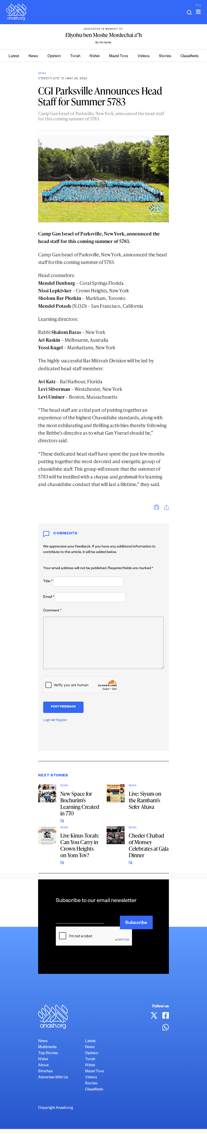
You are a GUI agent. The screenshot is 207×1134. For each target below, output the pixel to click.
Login (47, 720)
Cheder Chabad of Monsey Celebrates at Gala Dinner (149, 845)
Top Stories (48, 1053)
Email (48, 597)
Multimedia (47, 1047)
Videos (143, 56)
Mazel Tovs (118, 56)
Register (61, 720)
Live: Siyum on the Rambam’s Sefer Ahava (145, 800)
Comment (52, 611)
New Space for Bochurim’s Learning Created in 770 (79, 803)
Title (48, 582)
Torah (75, 56)
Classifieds (189, 56)
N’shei (94, 56)
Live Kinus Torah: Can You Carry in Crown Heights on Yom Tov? (79, 845)
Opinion (54, 56)
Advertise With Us (53, 1078)
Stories (165, 56)
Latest (14, 56)
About (43, 1065)
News (33, 56)
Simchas (45, 1072)
